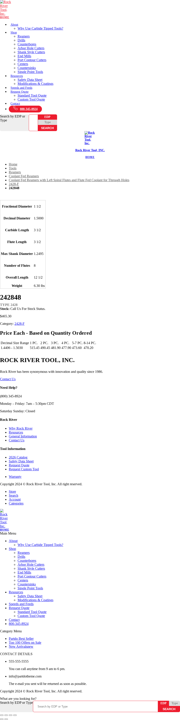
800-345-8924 (29, 109)
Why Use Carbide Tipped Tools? (40, 28)
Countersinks (27, 68)
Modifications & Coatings (35, 83)
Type (47, 122)
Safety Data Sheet (30, 80)
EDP (47, 117)
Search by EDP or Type (12, 118)
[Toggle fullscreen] (6, 715)
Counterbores (27, 44)
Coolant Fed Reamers (24, 176)
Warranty (15, 476)
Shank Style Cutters (31, 52)
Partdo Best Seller (21, 638)
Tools (12, 168)
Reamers (24, 36)
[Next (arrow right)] (6, 719)
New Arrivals (21, 646)
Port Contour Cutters (32, 60)
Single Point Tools (30, 72)
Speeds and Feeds (21, 87)
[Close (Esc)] (15, 715)
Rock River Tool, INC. (90, 150)
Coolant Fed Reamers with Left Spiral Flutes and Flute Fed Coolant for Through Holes (69, 180)
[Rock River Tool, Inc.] (90, 9)
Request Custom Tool (24, 469)
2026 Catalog (18, 457)
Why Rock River (20, 428)
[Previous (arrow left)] (2, 719)
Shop (14, 32)
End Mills (24, 56)
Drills (21, 40)
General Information (23, 436)
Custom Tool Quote (31, 99)
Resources (17, 76)
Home (13, 164)
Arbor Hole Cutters (31, 48)
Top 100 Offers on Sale (25, 642)
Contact (15, 103)
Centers (23, 64)
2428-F (14, 184)
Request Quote (20, 91)
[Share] (10, 715)
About (14, 24)
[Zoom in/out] (2, 715)
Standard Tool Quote (32, 95)
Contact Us (8, 379)
